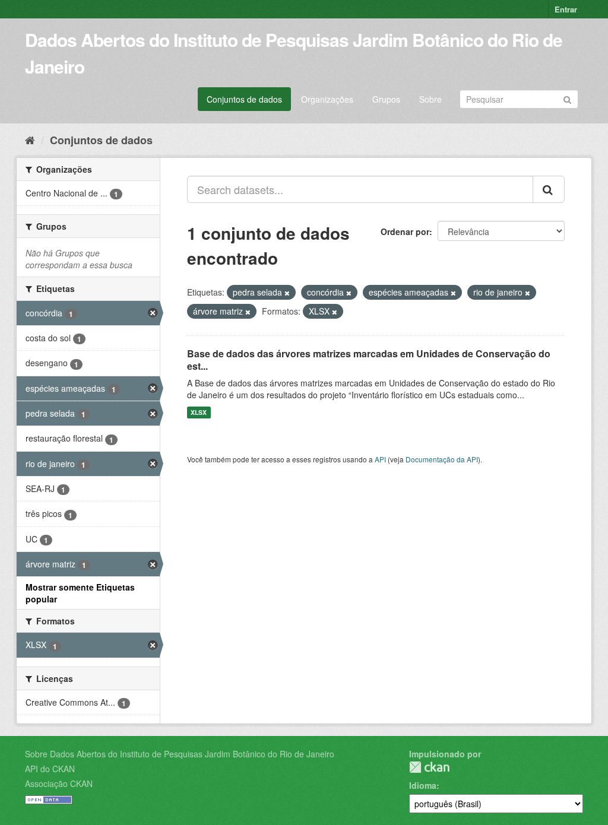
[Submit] (567, 98)
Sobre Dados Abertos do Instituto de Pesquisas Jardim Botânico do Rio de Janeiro (179, 754)
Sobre (430, 99)
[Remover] (287, 292)
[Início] (30, 139)
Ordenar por (405, 231)
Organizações (327, 99)
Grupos (386, 99)
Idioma (422, 785)
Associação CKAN (59, 783)
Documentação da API (442, 459)
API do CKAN (50, 769)
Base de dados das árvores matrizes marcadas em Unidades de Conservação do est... (368, 360)
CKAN (429, 767)
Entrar (566, 9)
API (380, 459)
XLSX (199, 412)
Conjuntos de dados (244, 99)
